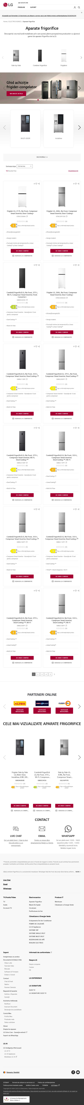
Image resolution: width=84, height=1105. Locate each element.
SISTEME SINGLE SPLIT (37, 933)
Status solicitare (9, 1022)
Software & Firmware (11, 972)
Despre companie (34, 964)
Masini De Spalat (34, 905)
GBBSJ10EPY (61, 626)
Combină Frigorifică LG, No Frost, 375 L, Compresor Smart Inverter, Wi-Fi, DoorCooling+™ (22, 457)
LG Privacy (54, 1085)
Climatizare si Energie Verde (40, 916)
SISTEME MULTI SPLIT (36, 936)
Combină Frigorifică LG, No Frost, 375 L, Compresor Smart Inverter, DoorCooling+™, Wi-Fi (22, 620)
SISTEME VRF (33, 930)
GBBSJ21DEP (21, 463)
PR (30, 970)
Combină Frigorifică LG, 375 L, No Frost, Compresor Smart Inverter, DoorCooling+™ (61, 375)
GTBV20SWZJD (61, 298)
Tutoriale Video (9, 966)
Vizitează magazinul (20, 711)
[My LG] (75, 7)
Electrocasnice (34, 897)
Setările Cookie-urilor (32, 1085)
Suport (6, 952)
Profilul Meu (8, 1016)
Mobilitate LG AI (9, 1057)
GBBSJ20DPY (60, 379)
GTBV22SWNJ (21, 216)
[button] (22, 256)
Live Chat (6, 880)
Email (5, 884)
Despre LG (33, 960)
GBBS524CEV (21, 300)
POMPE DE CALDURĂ (36, 924)
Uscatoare (32, 908)
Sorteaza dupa (11, 166)
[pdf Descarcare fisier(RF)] (13, 226)
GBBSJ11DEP (21, 379)
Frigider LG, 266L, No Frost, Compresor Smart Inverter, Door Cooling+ (62, 212)
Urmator (54, 674)
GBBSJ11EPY (61, 463)
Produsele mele (9, 1019)
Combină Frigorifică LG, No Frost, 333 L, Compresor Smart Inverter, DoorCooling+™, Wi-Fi (61, 457)
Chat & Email (8, 981)
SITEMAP (6, 1082)
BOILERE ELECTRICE (36, 943)
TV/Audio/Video (9, 897)
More (77, 872)
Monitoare (58, 902)
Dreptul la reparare (9, 1029)
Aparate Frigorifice (35, 902)
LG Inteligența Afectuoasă (12, 1048)
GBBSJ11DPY (60, 542)
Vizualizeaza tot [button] (73, 171)
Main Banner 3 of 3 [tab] (42, 99)
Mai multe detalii (16, 94)
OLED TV (32, 990)
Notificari (7, 1004)
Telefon (6, 984)
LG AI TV (7, 1051)
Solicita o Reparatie (10, 994)
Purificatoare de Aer (36, 911)
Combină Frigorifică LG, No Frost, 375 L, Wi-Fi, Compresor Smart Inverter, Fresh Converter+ (22, 294)
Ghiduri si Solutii (9, 975)
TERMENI (45, 1085)
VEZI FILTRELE (41, 157)
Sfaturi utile (8, 963)
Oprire (46, 100)
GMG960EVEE (19, 780)
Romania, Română (13, 1072)
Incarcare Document (10, 1007)
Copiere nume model (27, 216)
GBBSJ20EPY (21, 626)
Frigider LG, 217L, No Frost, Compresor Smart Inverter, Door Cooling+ (22, 212)
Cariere (31, 967)
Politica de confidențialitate (46, 1082)
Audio (5, 905)
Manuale (7, 969)
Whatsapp (7, 888)
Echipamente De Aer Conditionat (40, 921)
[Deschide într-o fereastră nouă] (73, 1072)
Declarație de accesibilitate (12, 1010)
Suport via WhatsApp (10, 1035)
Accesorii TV (7, 908)
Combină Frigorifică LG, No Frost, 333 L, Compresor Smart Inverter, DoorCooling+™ (22, 375)
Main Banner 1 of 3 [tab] (38, 99)
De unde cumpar (22, 251)
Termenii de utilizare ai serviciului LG (23, 1082)
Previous (4, 88)
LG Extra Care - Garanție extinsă (14, 1032)
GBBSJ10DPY (21, 542)
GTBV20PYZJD (60, 216)
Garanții (7, 997)
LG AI (5, 1043)
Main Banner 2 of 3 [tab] (40, 99)
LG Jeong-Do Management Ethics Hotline (18, 1099)
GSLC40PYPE (64, 780)
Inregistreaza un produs (11, 957)
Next (79, 88)
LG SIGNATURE (35, 986)
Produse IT (59, 897)
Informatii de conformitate (39, 952)
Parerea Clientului (10, 987)
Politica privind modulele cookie (13, 1085)
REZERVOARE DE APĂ (37, 940)
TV (4, 902)
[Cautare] (79, 7)
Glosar (5, 1026)
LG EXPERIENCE (35, 978)
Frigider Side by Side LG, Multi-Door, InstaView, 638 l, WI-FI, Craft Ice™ (20, 776)
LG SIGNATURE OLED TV (37, 993)
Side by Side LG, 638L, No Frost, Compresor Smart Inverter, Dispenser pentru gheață (64, 777)
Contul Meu (7, 1013)
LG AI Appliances (35, 927)
